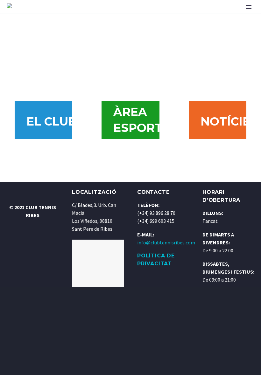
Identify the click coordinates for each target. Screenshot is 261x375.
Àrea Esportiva (111, 10)
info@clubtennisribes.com (166, 242)
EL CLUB (50, 121)
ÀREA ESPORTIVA (137, 120)
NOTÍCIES (224, 121)
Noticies (155, 10)
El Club (68, 10)
